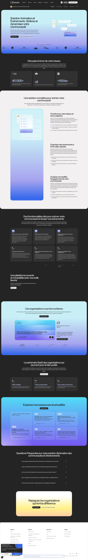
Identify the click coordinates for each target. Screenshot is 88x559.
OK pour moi (17, 553)
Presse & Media (67, 536)
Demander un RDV (72, 2)
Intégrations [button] (66, 6)
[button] (2, 557)
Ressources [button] (72, 6)
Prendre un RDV (14, 36)
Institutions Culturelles (32, 545)
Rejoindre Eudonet (67, 534)
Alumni (29, 543)
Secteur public (30, 531)
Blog (47, 534)
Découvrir (13, 287)
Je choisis (6, 553)
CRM (11, 531)
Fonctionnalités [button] (59, 6)
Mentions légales (66, 555)
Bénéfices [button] (52, 6)
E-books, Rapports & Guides (51, 536)
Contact (65, 2)
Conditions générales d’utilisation (73, 555)
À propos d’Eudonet (67, 531)
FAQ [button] (77, 6)
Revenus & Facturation (14, 539)
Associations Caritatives (32, 537)
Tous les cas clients (43, 316)
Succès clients (48, 531)
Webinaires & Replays (50, 538)
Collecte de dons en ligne (14, 542)
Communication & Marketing (15, 534)
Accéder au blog (43, 408)
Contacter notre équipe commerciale (26, 36)
